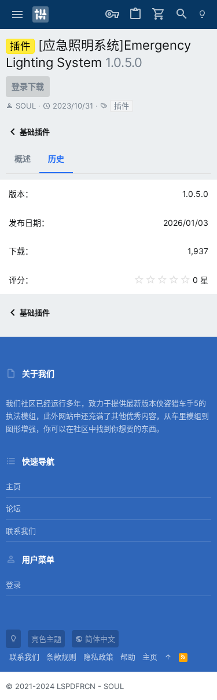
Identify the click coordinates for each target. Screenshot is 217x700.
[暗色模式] (202, 14)
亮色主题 (46, 638)
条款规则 (61, 656)
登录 (13, 584)
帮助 (127, 656)
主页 (13, 486)
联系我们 (21, 530)
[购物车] (158, 14)
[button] (18, 14)
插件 (121, 105)
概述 (22, 158)
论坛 (13, 508)
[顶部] (168, 656)
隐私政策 (98, 656)
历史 (56, 158)
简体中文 (99, 638)
